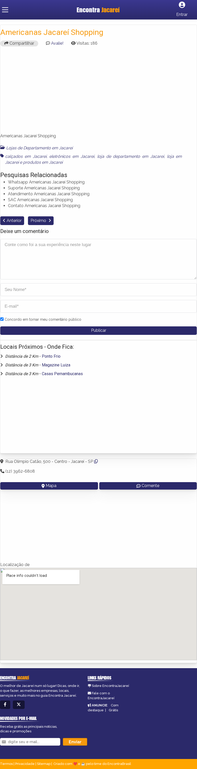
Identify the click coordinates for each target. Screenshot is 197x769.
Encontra (98, 10)
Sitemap (44, 764)
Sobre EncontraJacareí (110, 686)
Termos (6, 764)
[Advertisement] (98, 92)
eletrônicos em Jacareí (71, 156)
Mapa (51, 485)
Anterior (14, 220)
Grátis (113, 710)
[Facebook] (5, 704)
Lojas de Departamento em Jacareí (39, 147)
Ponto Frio (51, 356)
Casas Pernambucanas (62, 373)
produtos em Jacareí (43, 162)
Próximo (39, 220)
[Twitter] (19, 704)
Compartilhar (21, 43)
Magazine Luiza (56, 365)
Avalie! (57, 43)
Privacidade (25, 764)
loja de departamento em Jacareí (130, 156)
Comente (150, 485)
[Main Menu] (5, 10)
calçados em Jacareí (25, 156)
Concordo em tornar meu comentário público (43, 319)
